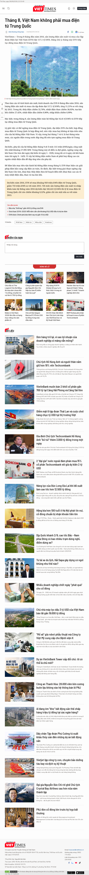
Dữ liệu (10, 330)
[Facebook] (68, 32)
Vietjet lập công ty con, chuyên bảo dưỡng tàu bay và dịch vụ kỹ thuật (59, 761)
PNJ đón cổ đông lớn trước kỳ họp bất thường (57, 811)
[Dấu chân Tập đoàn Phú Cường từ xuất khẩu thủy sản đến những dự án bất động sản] (19, 741)
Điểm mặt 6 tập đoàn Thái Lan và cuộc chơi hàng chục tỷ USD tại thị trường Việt (60, 413)
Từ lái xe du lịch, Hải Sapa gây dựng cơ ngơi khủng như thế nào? (59, 561)
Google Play (80, 872)
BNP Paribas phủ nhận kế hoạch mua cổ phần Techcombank (75, 315)
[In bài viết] (72, 32)
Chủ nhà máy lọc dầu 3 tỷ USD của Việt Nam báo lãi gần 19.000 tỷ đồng (60, 611)
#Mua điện (38, 222)
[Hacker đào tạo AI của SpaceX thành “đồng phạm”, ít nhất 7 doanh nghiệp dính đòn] (75, 277)
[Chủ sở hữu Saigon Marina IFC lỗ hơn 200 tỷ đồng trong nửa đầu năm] (34, 305)
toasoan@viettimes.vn (76, 850)
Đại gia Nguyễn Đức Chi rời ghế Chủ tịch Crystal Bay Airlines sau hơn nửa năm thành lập (58, 788)
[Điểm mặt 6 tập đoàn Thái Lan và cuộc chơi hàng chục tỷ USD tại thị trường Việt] (19, 419)
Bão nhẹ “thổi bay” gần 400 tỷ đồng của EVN (26, 208)
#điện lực (29, 222)
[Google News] (79, 32)
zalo (72, 863)
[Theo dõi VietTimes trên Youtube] (76, 863)
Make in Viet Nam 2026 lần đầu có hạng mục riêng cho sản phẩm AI (13, 316)
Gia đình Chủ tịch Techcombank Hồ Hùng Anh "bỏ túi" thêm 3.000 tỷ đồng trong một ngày (59, 439)
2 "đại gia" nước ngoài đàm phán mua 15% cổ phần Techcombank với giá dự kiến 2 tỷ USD (59, 464)
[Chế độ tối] (74, 8)
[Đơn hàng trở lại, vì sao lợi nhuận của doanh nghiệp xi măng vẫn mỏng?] (19, 345)
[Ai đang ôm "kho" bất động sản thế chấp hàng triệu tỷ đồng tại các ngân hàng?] (19, 716)
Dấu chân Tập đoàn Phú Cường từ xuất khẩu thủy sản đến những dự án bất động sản (58, 737)
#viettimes (48, 222)
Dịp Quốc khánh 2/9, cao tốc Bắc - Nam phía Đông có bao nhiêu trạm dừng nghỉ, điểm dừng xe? (58, 539)
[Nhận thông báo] (69, 8)
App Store (71, 872)
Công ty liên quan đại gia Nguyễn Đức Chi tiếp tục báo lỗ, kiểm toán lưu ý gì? (34, 289)
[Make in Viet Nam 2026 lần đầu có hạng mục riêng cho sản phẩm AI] (13, 305)
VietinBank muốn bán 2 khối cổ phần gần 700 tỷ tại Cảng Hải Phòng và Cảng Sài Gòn (59, 388)
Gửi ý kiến (79, 256)
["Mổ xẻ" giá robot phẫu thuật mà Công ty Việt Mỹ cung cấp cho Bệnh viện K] (19, 642)
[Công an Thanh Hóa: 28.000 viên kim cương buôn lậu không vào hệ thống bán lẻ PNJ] (19, 692)
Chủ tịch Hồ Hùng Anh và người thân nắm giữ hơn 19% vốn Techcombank (58, 363)
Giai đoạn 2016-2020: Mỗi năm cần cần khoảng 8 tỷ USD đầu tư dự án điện (38, 211)
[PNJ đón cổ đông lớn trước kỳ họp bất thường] (19, 817)
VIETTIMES (44, 8)
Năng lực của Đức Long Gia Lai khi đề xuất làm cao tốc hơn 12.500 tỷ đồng (59, 487)
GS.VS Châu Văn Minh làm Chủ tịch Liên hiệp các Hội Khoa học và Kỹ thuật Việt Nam (54, 316)
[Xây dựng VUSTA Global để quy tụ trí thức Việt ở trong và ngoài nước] (54, 277)
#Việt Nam (19, 222)
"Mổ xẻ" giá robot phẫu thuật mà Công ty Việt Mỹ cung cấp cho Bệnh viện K (58, 636)
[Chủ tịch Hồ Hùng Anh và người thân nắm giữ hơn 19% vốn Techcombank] (19, 369)
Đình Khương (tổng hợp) (16, 32)
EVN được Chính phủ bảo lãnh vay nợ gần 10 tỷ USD (28, 215)
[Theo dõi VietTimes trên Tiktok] (80, 863)
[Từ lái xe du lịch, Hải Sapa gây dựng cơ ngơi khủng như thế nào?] (19, 568)
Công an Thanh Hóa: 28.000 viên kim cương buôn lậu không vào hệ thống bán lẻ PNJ (60, 685)
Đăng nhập (82, 8)
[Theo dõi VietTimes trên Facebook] (69, 863)
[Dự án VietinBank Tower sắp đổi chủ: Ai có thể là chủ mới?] (19, 667)
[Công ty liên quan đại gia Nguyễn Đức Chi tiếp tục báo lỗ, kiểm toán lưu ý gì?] (34, 277)
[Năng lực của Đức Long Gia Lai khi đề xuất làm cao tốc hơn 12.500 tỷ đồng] (19, 493)
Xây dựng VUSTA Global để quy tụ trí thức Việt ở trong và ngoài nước (53, 289)
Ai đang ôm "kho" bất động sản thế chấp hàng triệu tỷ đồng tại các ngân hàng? (58, 710)
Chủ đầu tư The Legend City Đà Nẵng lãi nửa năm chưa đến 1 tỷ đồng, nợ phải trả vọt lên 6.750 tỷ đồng (13, 290)
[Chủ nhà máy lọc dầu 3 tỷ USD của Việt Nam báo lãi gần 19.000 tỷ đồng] (19, 617)
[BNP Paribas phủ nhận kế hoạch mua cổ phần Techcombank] (75, 305)
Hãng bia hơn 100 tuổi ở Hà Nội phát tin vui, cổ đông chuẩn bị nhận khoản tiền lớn (59, 512)
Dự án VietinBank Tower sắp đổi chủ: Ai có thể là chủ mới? (59, 661)
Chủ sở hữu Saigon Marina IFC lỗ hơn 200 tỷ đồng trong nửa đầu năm (34, 316)
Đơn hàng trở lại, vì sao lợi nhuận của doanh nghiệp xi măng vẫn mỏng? (56, 338)
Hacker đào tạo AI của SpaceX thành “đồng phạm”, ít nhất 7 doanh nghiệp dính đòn (75, 289)
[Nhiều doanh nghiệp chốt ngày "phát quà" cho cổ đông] (19, 592)
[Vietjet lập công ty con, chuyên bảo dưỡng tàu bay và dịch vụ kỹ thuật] (19, 768)
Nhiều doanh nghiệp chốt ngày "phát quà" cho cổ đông (59, 586)
